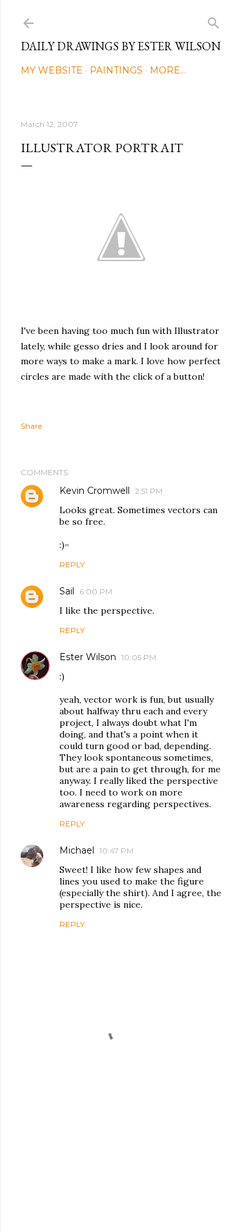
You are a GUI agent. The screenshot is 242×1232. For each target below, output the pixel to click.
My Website (52, 70)
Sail (66, 591)
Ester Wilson (87, 657)
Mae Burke (156, 1195)
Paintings (116, 70)
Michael (76, 850)
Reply (72, 564)
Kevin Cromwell (94, 490)
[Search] (213, 20)
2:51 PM (149, 491)
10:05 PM (138, 657)
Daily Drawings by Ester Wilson (121, 46)
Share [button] (31, 426)
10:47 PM (116, 851)
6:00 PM (95, 591)
